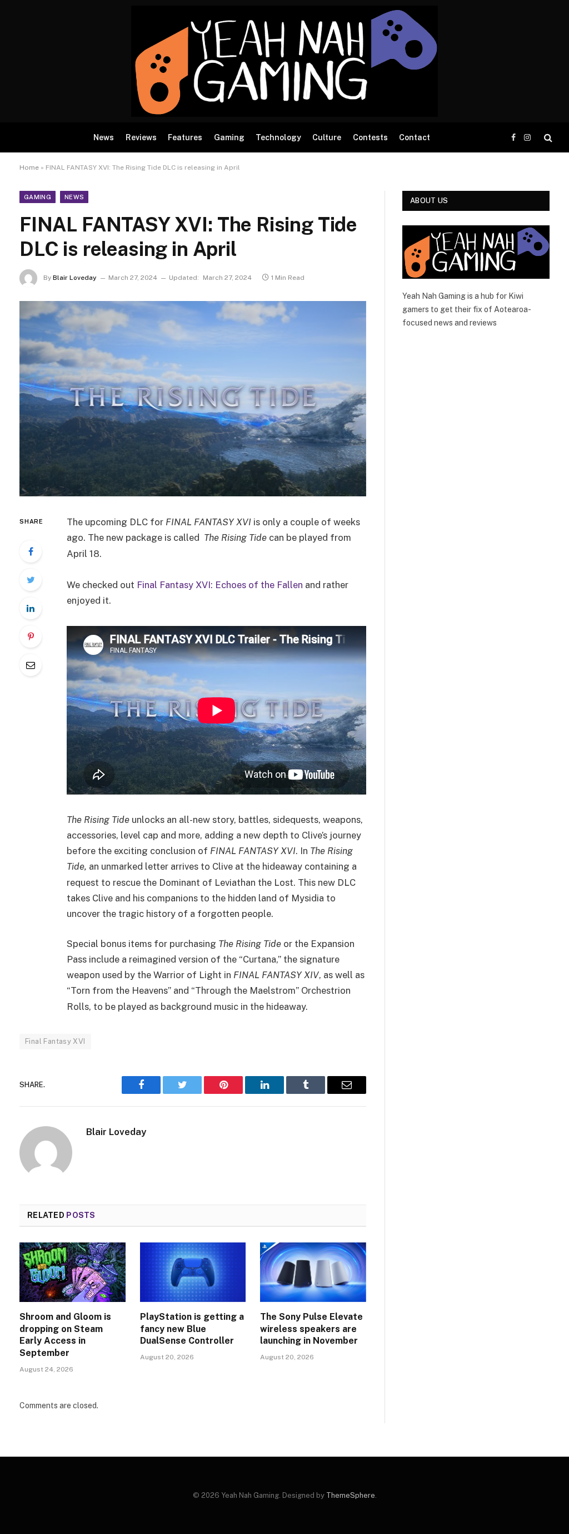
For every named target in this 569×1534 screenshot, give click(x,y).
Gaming (229, 137)
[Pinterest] (30, 636)
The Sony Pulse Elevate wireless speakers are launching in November (311, 1328)
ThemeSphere (350, 1495)
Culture (326, 137)
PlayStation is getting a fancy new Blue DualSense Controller (192, 1328)
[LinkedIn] (30, 608)
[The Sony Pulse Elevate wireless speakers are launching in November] (313, 1272)
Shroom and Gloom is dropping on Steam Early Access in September (65, 1334)
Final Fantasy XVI (55, 1041)
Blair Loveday (75, 278)
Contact (414, 137)
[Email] (30, 665)
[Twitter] (30, 580)
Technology (278, 137)
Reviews (141, 137)
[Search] (547, 137)
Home (29, 167)
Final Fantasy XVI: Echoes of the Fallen (220, 584)
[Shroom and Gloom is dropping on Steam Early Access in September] (72, 1272)
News (103, 137)
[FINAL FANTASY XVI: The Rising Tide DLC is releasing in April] (192, 398)
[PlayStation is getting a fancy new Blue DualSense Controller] (193, 1272)
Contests (370, 137)
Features (185, 137)
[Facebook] (30, 551)
